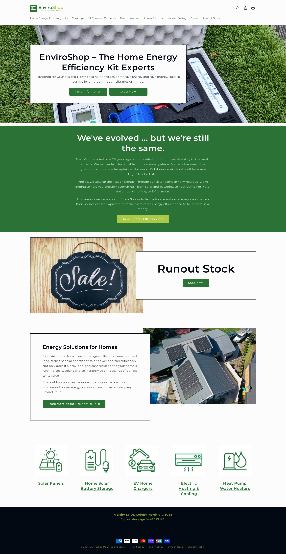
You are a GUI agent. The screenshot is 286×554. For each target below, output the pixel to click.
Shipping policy (196, 547)
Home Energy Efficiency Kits (143, 219)
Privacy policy (155, 547)
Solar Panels (51, 483)
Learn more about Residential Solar (74, 403)
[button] (237, 8)
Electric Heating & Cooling (189, 488)
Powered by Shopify (114, 547)
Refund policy (136, 547)
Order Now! (128, 91)
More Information (88, 91)
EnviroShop (96, 547)
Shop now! (196, 282)
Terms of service (176, 547)
